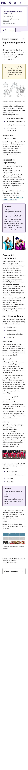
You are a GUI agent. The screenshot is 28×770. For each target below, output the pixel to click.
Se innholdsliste (9, 30)
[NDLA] (6, 3)
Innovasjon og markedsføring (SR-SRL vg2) (12, 12)
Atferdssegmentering (12, 316)
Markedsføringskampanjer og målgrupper (11, 19)
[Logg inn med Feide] (15, 3)
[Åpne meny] (25, 3)
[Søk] (20, 3)
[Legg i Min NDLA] (24, 39)
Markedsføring (7, 16)
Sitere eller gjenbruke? (11, 571)
